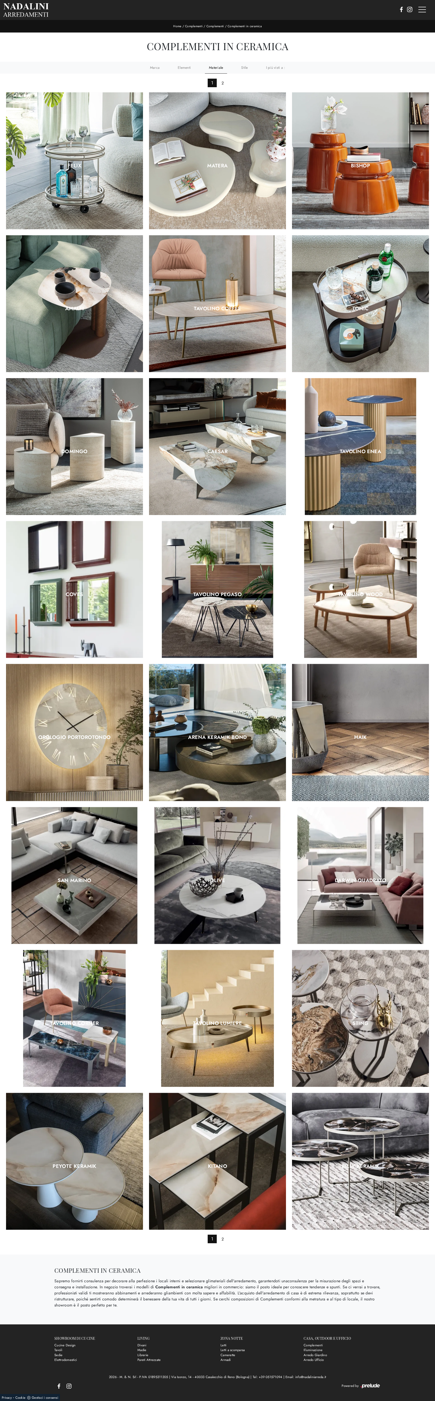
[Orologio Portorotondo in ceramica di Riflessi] (74, 732)
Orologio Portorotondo (74, 737)
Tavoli (58, 1350)
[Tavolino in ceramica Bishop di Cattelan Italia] (360, 160)
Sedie (58, 1355)
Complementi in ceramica (245, 26)
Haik (360, 737)
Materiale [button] (216, 67)
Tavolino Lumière (217, 1023)
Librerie (142, 1355)
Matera (217, 166)
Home (177, 26)
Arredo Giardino (315, 1355)
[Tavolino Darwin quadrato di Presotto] (360, 875)
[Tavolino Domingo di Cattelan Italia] (74, 446)
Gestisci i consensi (45, 1397)
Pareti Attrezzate (149, 1359)
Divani (142, 1345)
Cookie (20, 1397)
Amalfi (74, 309)
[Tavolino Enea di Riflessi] (360, 446)
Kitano (217, 1166)
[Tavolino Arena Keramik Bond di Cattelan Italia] (217, 732)
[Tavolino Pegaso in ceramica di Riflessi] (217, 589)
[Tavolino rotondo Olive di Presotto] (217, 875)
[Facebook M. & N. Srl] (400, 10)
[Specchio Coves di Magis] (74, 589)
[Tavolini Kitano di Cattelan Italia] (217, 1161)
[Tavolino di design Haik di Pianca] (360, 732)
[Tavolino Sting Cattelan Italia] (360, 1018)
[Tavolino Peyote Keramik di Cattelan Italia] (74, 1161)
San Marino (74, 880)
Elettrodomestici (65, 1359)
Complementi (194, 26)
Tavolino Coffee (217, 309)
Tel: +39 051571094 (268, 1377)
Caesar (217, 451)
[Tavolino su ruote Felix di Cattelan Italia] (74, 160)
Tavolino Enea (360, 451)
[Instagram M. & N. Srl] (408, 10)
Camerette (228, 1355)
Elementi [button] (184, 67)
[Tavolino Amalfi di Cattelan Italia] (74, 303)
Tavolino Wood (360, 594)
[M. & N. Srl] (26, 10)
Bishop (360, 166)
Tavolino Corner (74, 1023)
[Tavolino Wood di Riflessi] (360, 589)
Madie (141, 1350)
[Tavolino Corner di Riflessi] (74, 1018)
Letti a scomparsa (233, 1350)
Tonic (360, 309)
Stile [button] (244, 67)
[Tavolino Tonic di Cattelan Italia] (360, 303)
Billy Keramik (360, 1166)
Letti (223, 1345)
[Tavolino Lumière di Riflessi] (217, 1018)
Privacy (7, 1397)
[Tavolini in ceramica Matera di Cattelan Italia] (217, 160)
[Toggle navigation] (422, 10)
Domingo (74, 451)
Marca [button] (155, 67)
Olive (217, 880)
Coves (74, 594)
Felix (74, 166)
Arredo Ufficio (314, 1359)
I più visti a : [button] (275, 67)
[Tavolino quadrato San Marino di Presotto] (74, 875)
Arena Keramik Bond (217, 737)
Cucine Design (65, 1345)
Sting (360, 1023)
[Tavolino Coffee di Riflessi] (217, 303)
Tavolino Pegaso (217, 594)
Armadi (226, 1359)
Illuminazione (313, 1350)
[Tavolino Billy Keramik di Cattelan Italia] (360, 1161)
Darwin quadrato (360, 880)
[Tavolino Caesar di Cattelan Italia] (217, 446)
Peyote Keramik (74, 1166)
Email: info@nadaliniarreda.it (305, 1377)
